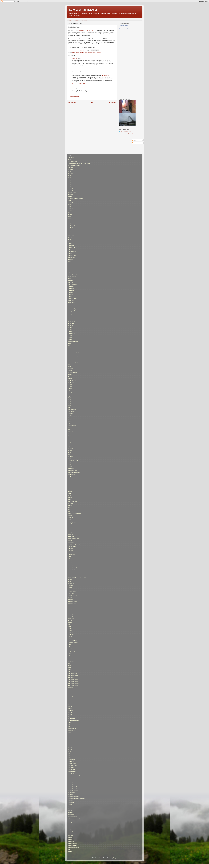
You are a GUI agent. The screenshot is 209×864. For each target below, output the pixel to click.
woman (70, 837)
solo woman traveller (73, 683)
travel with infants (72, 788)
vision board (71, 820)
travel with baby (72, 784)
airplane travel (72, 192)
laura (73, 88)
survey (77, 52)
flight (69, 396)
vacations (70, 812)
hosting (70, 450)
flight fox (70, 397)
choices (70, 269)
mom (69, 558)
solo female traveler (73, 675)
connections (71, 292)
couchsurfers (71, 306)
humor (70, 464)
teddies (82, 52)
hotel (69, 458)
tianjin (69, 722)
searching (70, 659)
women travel (71, 841)
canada (70, 243)
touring (70, 745)
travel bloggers (72, 763)
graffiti (69, 427)
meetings (70, 548)
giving (69, 423)
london (70, 515)
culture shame (72, 331)
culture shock (71, 333)
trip (69, 806)
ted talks (70, 712)
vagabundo (71, 814)
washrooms (71, 833)
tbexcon (70, 708)
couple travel (71, 315)
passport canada (72, 613)
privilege (70, 632)
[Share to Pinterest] (98, 50)
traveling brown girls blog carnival (76, 798)
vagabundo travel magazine (75, 818)
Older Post (112, 103)
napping (70, 579)
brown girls (71, 235)
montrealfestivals (72, 570)
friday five (70, 413)
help (69, 446)
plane (69, 626)
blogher (70, 224)
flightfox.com (71, 401)
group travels (71, 433)
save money (71, 657)
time (69, 724)
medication (71, 542)
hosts (69, 452)
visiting (70, 822)
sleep (69, 665)
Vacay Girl (74, 58)
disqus (70, 351)
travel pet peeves (72, 773)
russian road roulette (73, 652)
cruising (70, 329)
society (70, 669)
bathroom (70, 210)
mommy (70, 560)
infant (69, 478)
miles (69, 556)
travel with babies (72, 783)
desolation (70, 337)
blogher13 (70, 228)
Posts (134, 140)
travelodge (99, 52)
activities (70, 167)
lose (69, 525)
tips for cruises (72, 728)
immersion (71, 468)
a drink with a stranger (74, 165)
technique (70, 710)
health (69, 442)
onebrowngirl (71, 593)
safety (69, 654)
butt (69, 241)
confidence (71, 290)
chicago (70, 263)
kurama (70, 505)
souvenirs (70, 691)
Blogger (115, 858)
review (70, 644)
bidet (69, 216)
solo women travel (73, 685)
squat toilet (71, 697)
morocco (70, 571)
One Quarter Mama (126, 131)
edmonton (70, 368)
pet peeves (71, 618)
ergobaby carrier (72, 372)
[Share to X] (95, 50)
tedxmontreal (71, 718)
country (70, 313)
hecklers (70, 444)
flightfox (70, 399)
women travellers (72, 845)
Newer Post (72, 103)
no (68, 589)
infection (70, 482)
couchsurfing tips (72, 310)
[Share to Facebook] (96, 50)
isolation (70, 487)
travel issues (71, 769)
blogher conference (73, 226)
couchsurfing (71, 308)
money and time (72, 564)
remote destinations (73, 640)
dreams (70, 358)
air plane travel (72, 183)
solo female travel (72, 673)
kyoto (69, 507)
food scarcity (71, 411)
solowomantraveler (73, 689)
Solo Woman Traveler (83, 9)
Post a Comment (74, 96)
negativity (70, 587)
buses (69, 239)
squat (69, 695)
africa (69, 175)
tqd (69, 753)
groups (70, 435)
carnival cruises (72, 255)
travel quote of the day (74, 775)
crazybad (70, 317)
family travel (71, 382)
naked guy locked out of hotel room (77, 577)
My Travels (85, 20)
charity (70, 261)
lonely (69, 519)
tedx (69, 716)
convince (70, 294)
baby (69, 206)
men (69, 552)
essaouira (70, 374)
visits (69, 824)
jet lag (69, 495)
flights (69, 403)
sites (69, 663)
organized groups (72, 601)
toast (69, 732)
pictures (70, 622)
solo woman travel (73, 679)
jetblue (70, 497)
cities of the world (72, 274)
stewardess (71, 698)
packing (70, 609)
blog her (70, 222)
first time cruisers (72, 394)
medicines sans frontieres (74, 544)
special (70, 693)
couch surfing (71, 302)
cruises (70, 327)
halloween (70, 437)
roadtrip (70, 648)
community (71, 286)
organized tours (72, 603)
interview (70, 484)
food (69, 407)
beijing (70, 212)
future (69, 421)
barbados (70, 208)
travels (70, 804)
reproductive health (73, 642)
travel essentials (92, 52)
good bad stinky (72, 425)
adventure (70, 169)
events (70, 378)
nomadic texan (72, 591)
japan (69, 493)
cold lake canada (72, 284)
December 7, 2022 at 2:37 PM (79, 83)
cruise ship (71, 323)
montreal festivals (72, 568)
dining (69, 347)
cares (69, 249)
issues (69, 489)
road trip (70, 646)
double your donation (73, 357)
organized (70, 599)
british (73, 52)
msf (69, 575)
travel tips (70, 781)
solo (69, 671)
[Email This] (92, 50)
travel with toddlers (73, 790)
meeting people (72, 546)
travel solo (70, 779)
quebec (70, 636)
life (69, 509)
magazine (70, 530)
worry (69, 849)
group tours (71, 429)
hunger (70, 466)
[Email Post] (88, 50)
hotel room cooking (73, 460)
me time (70, 540)
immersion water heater (74, 472)
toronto (70, 741)
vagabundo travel (72, 816)
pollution (70, 628)
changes (70, 259)
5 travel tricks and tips (73, 161)
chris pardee (71, 271)
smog (69, 667)
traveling (70, 794)
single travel (71, 661)
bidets (69, 218)
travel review (71, 777)
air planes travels (72, 186)
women (70, 839)
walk (69, 826)
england (70, 370)
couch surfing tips (72, 304)
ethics (69, 376)
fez (69, 390)
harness (70, 441)
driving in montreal (73, 362)
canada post (71, 245)
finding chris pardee (73, 392)
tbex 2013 (70, 706)
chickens (70, 265)
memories (70, 550)
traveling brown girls (73, 796)
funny (69, 419)
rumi (69, 650)
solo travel (70, 677)
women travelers (72, 843)
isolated (70, 485)
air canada (71, 179)
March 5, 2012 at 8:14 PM (78, 67)
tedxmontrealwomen (73, 720)
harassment (71, 439)
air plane (70, 181)
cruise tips (70, 325)
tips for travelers (72, 730)
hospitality (70, 448)
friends (70, 415)
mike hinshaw (71, 554)
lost (69, 526)
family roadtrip (72, 380)
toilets (69, 738)
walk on (70, 827)
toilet (69, 736)
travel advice (71, 759)
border (70, 229)
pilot (69, 624)
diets (69, 343)
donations (70, 355)
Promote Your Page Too (124, 28)
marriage (70, 534)
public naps (71, 634)
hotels (69, 462)
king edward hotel (72, 501)
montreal (70, 566)
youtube (70, 851)
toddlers (70, 734)
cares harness (72, 251)
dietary (70, 339)
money (70, 562)
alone (69, 200)
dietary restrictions (73, 341)
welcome (70, 835)
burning (70, 237)
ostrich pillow (71, 605)
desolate (70, 335)
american (70, 202)
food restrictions (72, 409)
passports (70, 616)
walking (70, 829)
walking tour (71, 831)
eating (69, 366)
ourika (69, 607)
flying (69, 405)
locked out (70, 511)
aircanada (70, 190)
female (70, 384)
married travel (71, 536)
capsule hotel (71, 247)
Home (69, 20)
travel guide (71, 767)
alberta (70, 196)
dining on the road (73, 349)
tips (69, 726)
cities (69, 272)
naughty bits (71, 583)
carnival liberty (72, 257)
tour (69, 743)
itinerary (70, 491)
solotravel (70, 687)
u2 (68, 808)
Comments (136, 143)
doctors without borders (74, 353)
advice (70, 171)
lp (68, 528)
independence (72, 474)
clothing (70, 278)
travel (85, 52)
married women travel (73, 538)
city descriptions (72, 276)
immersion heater (72, 470)
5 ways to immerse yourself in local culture (79, 163)
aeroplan (70, 173)
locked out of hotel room (74, 513)
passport (70, 611)
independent (71, 476)
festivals (70, 388)
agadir (69, 177)
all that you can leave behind (75, 198)
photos (70, 620)
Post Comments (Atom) (81, 106)
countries (70, 312)
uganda (70, 810)
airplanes (70, 194)
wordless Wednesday (73, 847)
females (70, 386)
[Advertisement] (130, 56)
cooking (70, 296)
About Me (76, 20)
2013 (69, 159)
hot (69, 454)
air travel (70, 188)
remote (70, 638)
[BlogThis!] (93, 50)
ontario (70, 597)
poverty (70, 630)
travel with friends (72, 786)
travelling (70, 800)
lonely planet (71, 521)
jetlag (69, 499)
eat (69, 364)
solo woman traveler (73, 681)
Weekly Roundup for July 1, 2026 (129, 133)
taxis (69, 702)
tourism (70, 747)
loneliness (70, 517)
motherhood (71, 573)
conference (71, 288)
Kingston (70, 503)
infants (70, 480)
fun (69, 417)
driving (70, 360)
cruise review (71, 321)
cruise (69, 319)
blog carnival (71, 220)
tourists (70, 749)
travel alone (71, 761)
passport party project (73, 614)
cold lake (70, 282)
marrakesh (71, 532)
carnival (70, 253)
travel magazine (72, 771)
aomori (70, 204)
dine (69, 345)
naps (69, 581)
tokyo (69, 740)
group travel (71, 431)
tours (69, 751)
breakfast (70, 231)
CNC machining (105, 75)
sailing (69, 655)
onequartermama (72, 595)
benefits (70, 214)
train (69, 755)
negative (70, 585)
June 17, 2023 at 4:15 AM (78, 93)
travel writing (71, 792)
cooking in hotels (72, 298)
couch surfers (71, 300)
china (69, 267)
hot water (70, 456)
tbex (69, 704)
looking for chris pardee (74, 523)
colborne (70, 280)
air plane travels (72, 184)
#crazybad (71, 157)
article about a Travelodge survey (86, 30)
